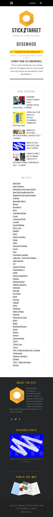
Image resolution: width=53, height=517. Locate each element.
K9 (14, 264)
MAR (15, 272)
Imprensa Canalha (20, 255)
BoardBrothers (19, 201)
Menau (16, 278)
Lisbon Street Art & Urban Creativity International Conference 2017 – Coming (26, 159)
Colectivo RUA (19, 219)
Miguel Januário (19, 284)
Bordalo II (17, 207)
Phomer (16, 314)
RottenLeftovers (20, 326)
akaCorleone (18, 186)
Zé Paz (16, 365)
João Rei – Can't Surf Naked (24, 258)
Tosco (15, 347)
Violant (16, 359)
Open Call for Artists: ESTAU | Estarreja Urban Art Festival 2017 (26, 119)
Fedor (15, 240)
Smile (15, 329)
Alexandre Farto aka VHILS (24, 189)
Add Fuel (16, 183)
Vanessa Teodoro (20, 356)
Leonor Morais (19, 267)
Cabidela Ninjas (19, 213)
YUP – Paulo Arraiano (22, 362)
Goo (15, 252)
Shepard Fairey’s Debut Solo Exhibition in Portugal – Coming (26, 102)
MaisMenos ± (19, 269)
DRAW (16, 231)
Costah (16, 222)
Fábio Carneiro (19, 237)
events (13, 56)
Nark (15, 296)
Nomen (16, 299)
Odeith (16, 302)
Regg (15, 323)
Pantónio (16, 308)
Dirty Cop (17, 228)
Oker (15, 305)
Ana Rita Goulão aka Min (23, 192)
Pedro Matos (18, 311)
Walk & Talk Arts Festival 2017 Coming (32, 145)
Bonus (15, 204)
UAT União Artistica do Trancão (26, 350)
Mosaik (16, 290)
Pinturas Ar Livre (20, 317)
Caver (15, 216)
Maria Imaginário (20, 275)
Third (15, 341)
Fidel (15, 243)
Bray (15, 210)
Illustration (24, 56)
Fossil (15, 249)
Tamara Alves (18, 338)
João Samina (18, 261)
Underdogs (17, 353)
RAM (15, 320)
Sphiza (15, 332)
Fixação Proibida (20, 246)
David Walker (18, 225)
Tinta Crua (17, 344)
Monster (16, 287)
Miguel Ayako (19, 281)
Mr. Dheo (17, 293)
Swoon (15, 335)
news (33, 56)
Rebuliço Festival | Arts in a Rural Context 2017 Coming (26, 134)
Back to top (26, 511)
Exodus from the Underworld (26, 61)
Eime (15, 234)
